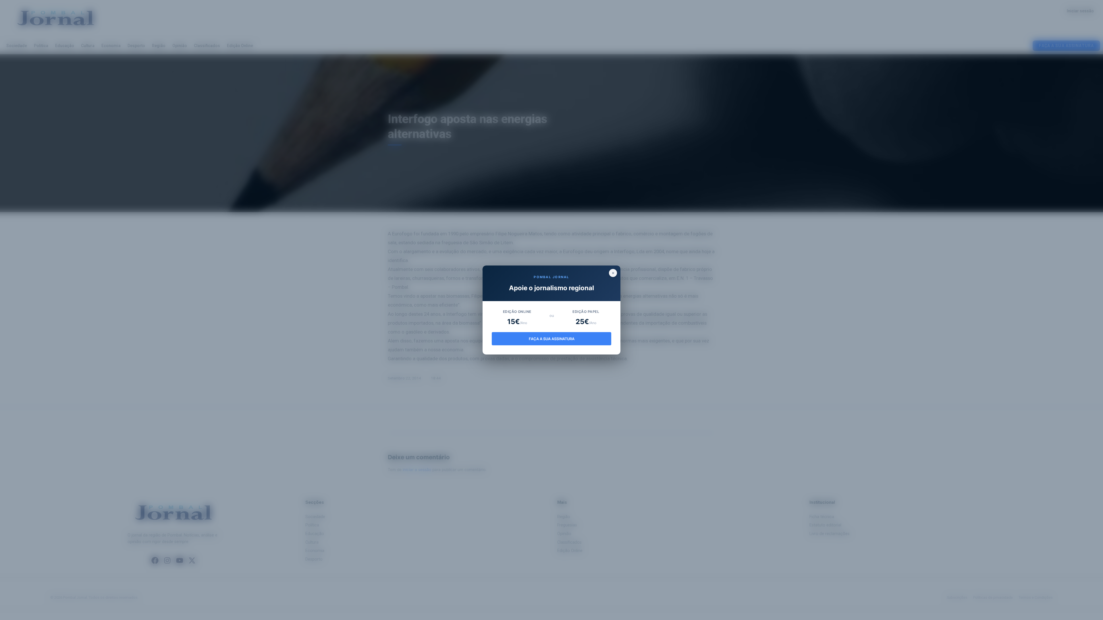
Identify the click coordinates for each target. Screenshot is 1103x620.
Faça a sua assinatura (551, 339)
